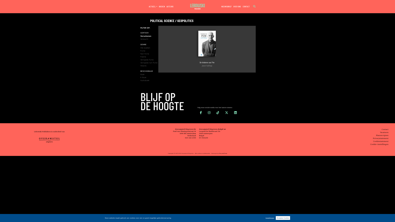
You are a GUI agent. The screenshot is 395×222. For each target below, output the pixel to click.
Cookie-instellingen (379, 144)
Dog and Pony (223, 153)
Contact (246, 6)
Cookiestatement (381, 141)
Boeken (162, 6)
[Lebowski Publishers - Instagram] (209, 112)
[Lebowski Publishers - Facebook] (200, 112)
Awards (143, 66)
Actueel (152, 6)
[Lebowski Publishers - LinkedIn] (235, 112)
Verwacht (144, 39)
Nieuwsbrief (226, 6)
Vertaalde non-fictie (148, 63)
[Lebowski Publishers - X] (227, 112)
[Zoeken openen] (254, 6)
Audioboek (144, 80)
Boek (142, 74)
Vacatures (384, 132)
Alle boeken (145, 48)
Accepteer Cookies (283, 218)
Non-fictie (144, 54)
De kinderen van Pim (207, 62)
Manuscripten (382, 135)
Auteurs (170, 6)
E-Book (143, 77)
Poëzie (143, 57)
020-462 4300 (190, 138)
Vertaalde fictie (147, 60)
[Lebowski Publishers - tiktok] (218, 112)
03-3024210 (203, 138)
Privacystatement (381, 138)
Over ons (237, 6)
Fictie (142, 51)
